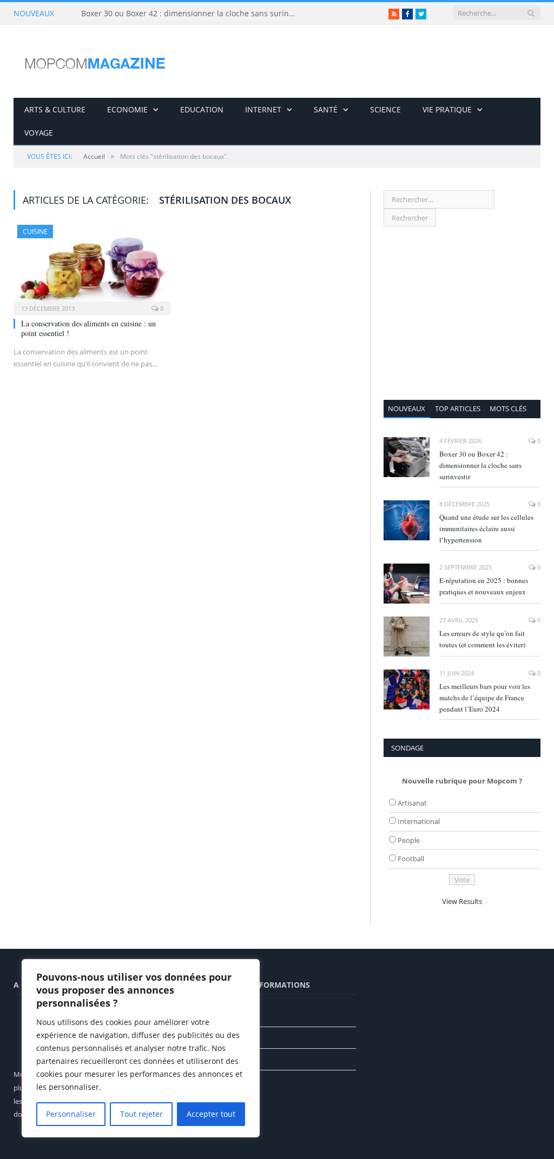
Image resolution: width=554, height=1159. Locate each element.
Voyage (38, 133)
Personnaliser (71, 1114)
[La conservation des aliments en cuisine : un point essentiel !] (92, 266)
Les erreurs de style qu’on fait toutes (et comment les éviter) (482, 638)
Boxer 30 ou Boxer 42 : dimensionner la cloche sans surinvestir (192, 13)
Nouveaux (406, 408)
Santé (326, 109)
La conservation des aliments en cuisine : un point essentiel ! (88, 328)
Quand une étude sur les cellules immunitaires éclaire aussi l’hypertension (486, 528)
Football (411, 858)
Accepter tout (211, 1114)
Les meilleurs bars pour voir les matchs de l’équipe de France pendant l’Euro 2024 (484, 697)
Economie (127, 109)
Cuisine (35, 231)
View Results (462, 901)
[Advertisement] (462, 313)
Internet (263, 109)
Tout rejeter (141, 1114)
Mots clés (508, 408)
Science (385, 109)
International (419, 821)
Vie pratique (447, 109)
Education (201, 109)
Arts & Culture (54, 109)
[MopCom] (95, 61)
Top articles (457, 408)
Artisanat (412, 803)
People (409, 840)
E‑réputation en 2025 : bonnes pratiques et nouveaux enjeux (483, 586)
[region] (141, 1048)
